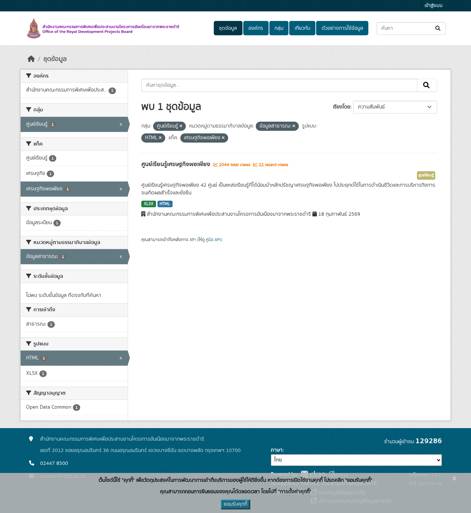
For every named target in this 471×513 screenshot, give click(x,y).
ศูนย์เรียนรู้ (426, 175)
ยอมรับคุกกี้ (235, 504)
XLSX (148, 204)
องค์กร (255, 28)
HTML (165, 204)
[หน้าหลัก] (31, 59)
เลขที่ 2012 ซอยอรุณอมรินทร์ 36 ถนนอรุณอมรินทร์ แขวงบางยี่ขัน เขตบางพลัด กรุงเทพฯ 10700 (140, 450)
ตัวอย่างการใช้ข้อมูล (342, 28)
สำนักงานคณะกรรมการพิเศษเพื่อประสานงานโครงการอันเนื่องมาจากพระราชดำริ (122, 439)
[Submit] (438, 28)
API (193, 239)
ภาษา (277, 450)
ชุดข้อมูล (228, 28)
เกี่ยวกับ (302, 28)
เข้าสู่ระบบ (434, 5)
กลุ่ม (279, 28)
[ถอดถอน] (181, 126)
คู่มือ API (213, 239)
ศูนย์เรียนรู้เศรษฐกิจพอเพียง (176, 164)
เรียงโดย (341, 107)
